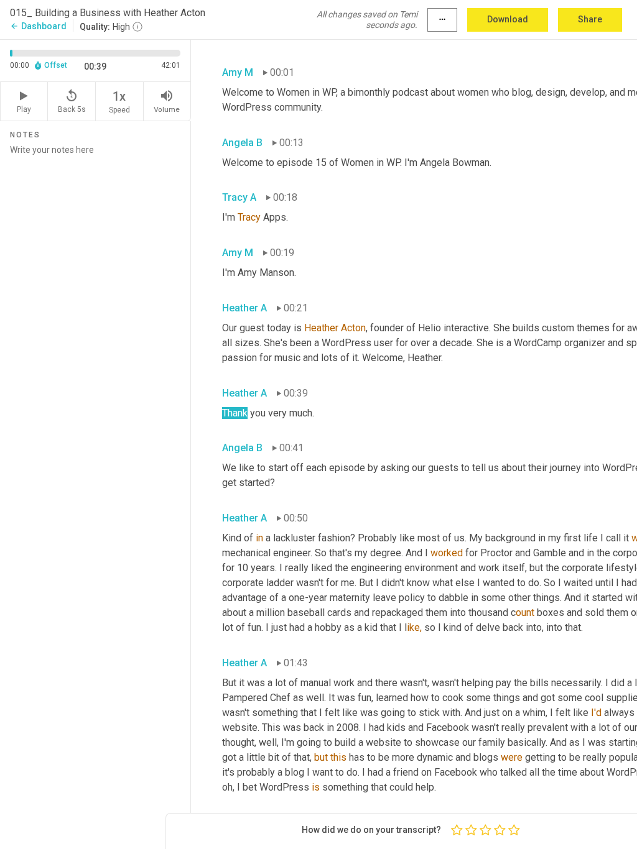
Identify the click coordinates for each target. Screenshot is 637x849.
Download (507, 19)
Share (590, 19)
